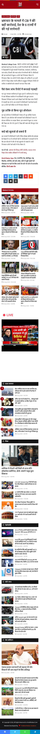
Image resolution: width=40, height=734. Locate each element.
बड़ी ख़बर (13, 16)
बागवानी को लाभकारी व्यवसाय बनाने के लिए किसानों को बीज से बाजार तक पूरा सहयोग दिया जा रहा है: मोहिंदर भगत (26, 680)
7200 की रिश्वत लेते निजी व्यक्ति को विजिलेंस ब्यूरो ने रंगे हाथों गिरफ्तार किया (29, 254)
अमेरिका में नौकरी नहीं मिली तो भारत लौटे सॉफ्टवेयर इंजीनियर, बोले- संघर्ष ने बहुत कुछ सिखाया (18, 471)
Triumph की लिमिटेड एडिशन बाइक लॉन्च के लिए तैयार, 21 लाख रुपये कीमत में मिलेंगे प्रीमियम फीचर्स (26, 609)
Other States (5, 16)
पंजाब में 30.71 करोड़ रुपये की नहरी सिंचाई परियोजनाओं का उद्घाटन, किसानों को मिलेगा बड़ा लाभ (9, 231)
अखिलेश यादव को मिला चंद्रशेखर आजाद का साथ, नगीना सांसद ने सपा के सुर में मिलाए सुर (10, 208)
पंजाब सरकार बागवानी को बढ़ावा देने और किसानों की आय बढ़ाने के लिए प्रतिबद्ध (17, 669)
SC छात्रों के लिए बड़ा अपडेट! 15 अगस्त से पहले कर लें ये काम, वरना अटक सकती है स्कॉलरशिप (25, 494)
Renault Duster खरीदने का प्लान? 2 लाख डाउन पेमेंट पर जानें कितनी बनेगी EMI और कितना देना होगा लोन (26, 629)
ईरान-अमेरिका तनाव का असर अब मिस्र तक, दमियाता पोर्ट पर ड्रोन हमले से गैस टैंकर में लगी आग (26, 391)
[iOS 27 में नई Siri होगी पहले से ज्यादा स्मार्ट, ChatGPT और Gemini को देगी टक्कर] (7, 533)
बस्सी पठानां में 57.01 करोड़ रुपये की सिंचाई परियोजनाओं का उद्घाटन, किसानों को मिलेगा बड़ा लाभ (29, 300)
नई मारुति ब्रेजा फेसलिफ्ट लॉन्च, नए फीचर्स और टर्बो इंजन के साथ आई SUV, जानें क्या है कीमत (26, 589)
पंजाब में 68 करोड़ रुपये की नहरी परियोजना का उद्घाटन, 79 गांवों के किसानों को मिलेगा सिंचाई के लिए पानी (29, 231)
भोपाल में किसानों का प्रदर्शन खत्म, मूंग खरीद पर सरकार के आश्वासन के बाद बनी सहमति (28, 276)
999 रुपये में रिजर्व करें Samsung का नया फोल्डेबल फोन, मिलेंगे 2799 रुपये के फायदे (26, 561)
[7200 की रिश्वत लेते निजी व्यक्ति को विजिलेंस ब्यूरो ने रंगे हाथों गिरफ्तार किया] (30, 245)
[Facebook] (6, 176)
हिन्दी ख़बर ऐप (11, 166)
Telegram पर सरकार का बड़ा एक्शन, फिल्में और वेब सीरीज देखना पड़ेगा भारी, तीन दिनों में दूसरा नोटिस (26, 571)
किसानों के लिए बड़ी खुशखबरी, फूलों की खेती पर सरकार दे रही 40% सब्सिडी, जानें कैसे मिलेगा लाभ (25, 700)
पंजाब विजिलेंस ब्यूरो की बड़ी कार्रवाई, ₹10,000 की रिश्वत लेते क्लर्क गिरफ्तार (10, 277)
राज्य (18, 16)
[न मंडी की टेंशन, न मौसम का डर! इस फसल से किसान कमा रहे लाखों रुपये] (7, 711)
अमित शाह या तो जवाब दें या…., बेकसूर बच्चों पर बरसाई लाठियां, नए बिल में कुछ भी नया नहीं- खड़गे (26, 401)
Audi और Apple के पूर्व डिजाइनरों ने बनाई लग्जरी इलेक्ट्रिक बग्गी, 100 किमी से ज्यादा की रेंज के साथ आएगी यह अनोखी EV (26, 541)
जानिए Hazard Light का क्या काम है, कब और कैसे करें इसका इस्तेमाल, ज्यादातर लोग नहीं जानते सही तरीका (26, 619)
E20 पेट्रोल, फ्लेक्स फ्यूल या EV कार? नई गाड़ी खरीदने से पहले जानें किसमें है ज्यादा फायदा (26, 599)
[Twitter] (11, 176)
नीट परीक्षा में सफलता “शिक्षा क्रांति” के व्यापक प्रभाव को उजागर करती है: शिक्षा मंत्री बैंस (26, 504)
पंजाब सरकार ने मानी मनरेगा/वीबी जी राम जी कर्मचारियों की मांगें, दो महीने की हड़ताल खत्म (29, 208)
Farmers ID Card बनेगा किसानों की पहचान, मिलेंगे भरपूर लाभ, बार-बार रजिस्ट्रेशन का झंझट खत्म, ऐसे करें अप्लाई (26, 690)
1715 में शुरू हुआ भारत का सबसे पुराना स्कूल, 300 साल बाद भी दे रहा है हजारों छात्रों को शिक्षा (26, 514)
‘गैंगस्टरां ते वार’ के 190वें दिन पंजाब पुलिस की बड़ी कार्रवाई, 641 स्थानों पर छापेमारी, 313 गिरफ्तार (10, 254)
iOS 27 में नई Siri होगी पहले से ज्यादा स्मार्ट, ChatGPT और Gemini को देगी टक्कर (26, 531)
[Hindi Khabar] (20, 4)
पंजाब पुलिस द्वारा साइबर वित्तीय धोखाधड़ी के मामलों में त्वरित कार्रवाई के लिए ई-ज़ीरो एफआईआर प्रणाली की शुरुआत (26, 411)
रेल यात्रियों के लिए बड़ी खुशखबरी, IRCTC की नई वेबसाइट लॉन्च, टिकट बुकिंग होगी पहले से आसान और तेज (26, 551)
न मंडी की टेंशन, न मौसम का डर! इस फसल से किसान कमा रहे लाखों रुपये (26, 709)
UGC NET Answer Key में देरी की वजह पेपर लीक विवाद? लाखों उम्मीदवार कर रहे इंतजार (25, 484)
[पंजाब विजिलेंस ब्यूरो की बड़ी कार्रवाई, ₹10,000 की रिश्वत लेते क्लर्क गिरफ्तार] (10, 267)
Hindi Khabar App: (8, 158)
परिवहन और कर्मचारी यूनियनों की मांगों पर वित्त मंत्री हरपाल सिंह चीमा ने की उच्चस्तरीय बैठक (10, 299)
